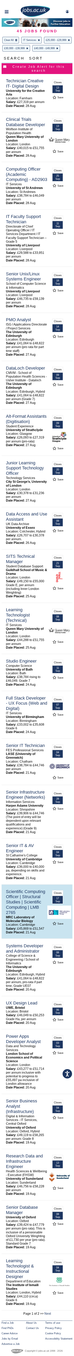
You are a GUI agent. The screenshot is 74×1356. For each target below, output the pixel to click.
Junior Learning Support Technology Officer (25, 468)
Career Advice (10, 1333)
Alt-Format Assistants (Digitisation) (26, 419)
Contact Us (32, 1328)
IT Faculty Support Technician (23, 219)
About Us (31, 1322)
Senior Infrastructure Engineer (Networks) (25, 795)
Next (47, 1313)
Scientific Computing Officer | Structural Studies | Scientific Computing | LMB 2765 (25, 902)
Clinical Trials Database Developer (25, 122)
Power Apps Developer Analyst (23, 1039)
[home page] (35, 16)
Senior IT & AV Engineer (20, 848)
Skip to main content (16, 3)
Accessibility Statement (58, 1338)
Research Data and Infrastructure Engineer (24, 1161)
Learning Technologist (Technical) (18, 615)
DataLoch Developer (25, 368)
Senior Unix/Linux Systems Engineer (23, 276)
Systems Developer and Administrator (24, 948)
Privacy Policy (53, 1328)
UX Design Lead (21, 1003)
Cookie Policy (53, 1333)
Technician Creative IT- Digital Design (24, 83)
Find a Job (8, 1322)
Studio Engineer (21, 661)
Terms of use (52, 1322)
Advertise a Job (11, 1343)
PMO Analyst (18, 319)
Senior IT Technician (25, 745)
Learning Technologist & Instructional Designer (20, 1268)
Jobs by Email (10, 1338)
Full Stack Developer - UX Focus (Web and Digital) (26, 703)
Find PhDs (8, 1328)
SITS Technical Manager (20, 559)
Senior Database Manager (22, 1210)
